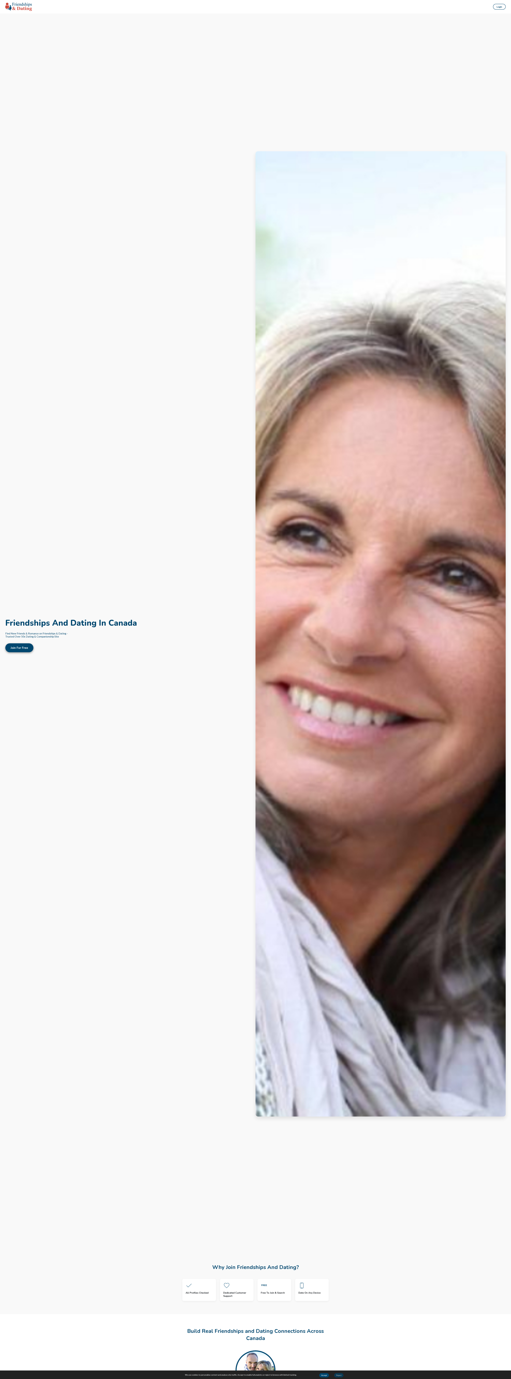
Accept (324, 1375)
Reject (338, 1375)
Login (499, 6)
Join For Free (19, 648)
